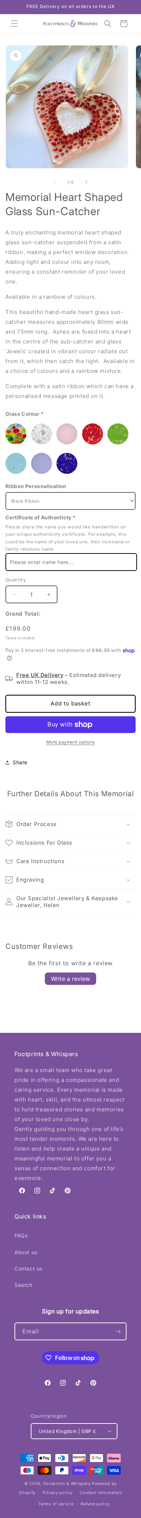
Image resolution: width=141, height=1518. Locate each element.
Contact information (101, 1492)
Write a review (70, 978)
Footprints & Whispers (67, 1483)
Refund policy (95, 1503)
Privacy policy (58, 1492)
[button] (14, 24)
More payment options (70, 742)
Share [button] (20, 762)
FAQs (20, 1235)
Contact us (28, 1268)
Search (23, 1285)
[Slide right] (86, 182)
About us (25, 1252)
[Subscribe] (118, 1331)
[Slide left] (55, 182)
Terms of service (55, 1503)
